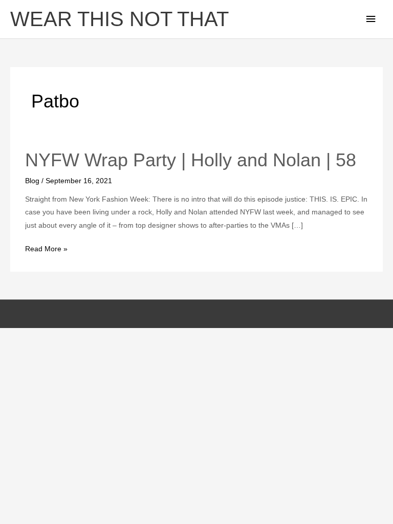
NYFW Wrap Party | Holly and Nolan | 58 (190, 159)
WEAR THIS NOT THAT (119, 19)
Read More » (46, 249)
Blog (32, 181)
